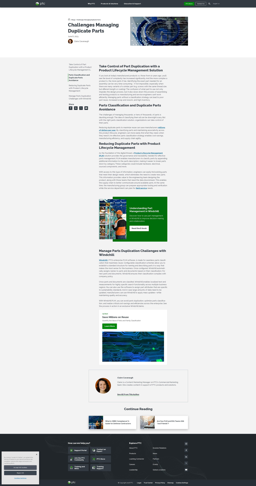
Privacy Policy (160, 483)
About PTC (133, 448)
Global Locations (159, 470)
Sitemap (170, 483)
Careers (132, 464)
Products (132, 453)
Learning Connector (136, 459)
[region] (20, 467)
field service (141, 188)
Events (155, 464)
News (155, 453)
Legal (139, 483)
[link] (109, 326)
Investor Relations (159, 448)
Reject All (20, 473)
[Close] (36, 454)
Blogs (73, 20)
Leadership (133, 470)
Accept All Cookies (20, 467)
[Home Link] (69, 20)
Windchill (103, 260)
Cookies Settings (182, 483)
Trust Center (148, 483)
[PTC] (72, 482)
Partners (156, 459)
